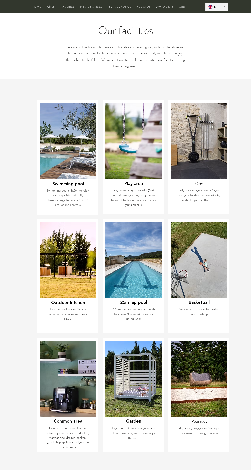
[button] (68, 141)
